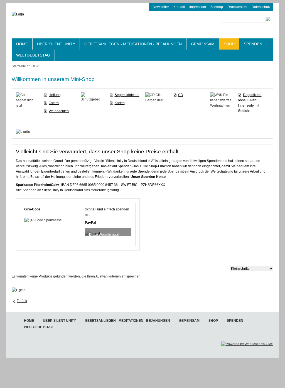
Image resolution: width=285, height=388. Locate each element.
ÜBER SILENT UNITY (56, 44)
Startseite (19, 66)
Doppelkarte (252, 95)
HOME (22, 44)
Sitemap (216, 7)
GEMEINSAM (203, 44)
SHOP (229, 44)
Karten (120, 103)
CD (180, 95)
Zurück (22, 301)
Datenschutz (261, 7)
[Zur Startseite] (56, 24)
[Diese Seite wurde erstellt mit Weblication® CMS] (247, 344)
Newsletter (161, 7)
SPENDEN (253, 44)
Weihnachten (59, 111)
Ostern (54, 103)
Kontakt (179, 7)
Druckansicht (237, 7)
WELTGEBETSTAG (33, 55)
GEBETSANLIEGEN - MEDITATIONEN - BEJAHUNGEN (133, 44)
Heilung (55, 95)
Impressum (197, 7)
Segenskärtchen (127, 95)
